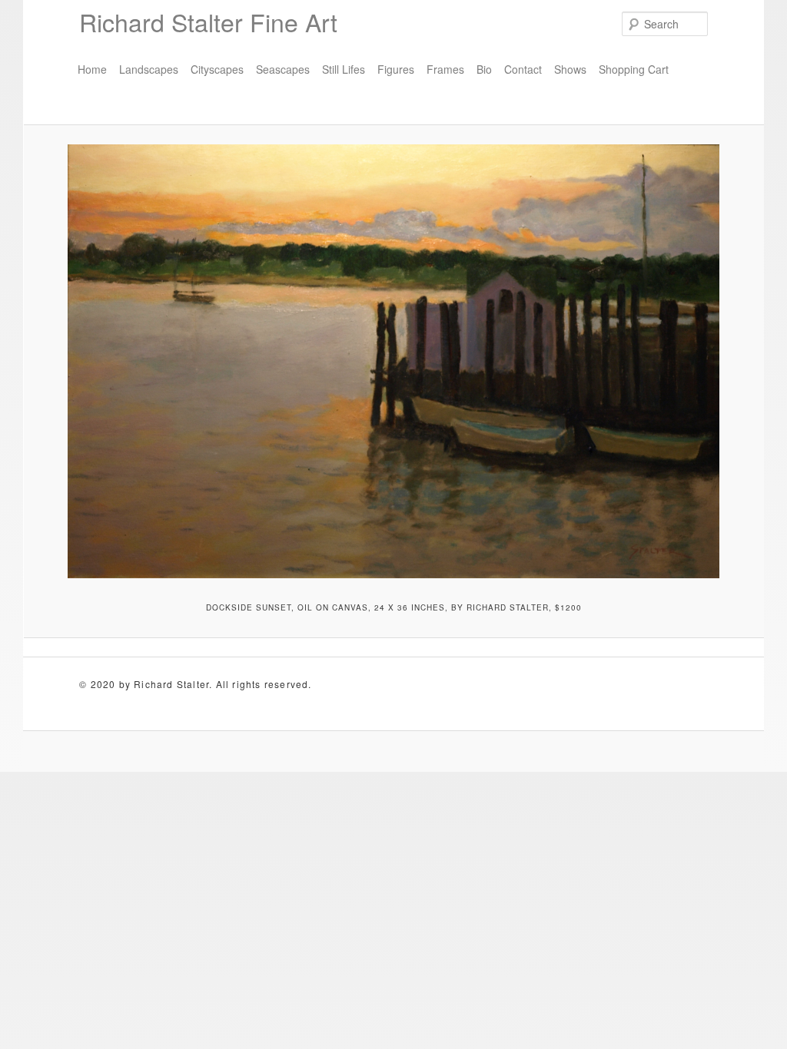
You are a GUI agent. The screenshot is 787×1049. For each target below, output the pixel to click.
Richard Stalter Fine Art (208, 21)
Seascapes (283, 69)
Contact (523, 69)
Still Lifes (343, 69)
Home (92, 69)
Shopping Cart (634, 69)
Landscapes (148, 69)
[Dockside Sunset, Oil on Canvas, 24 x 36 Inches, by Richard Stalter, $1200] (393, 361)
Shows (570, 69)
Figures (395, 69)
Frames (445, 69)
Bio (484, 69)
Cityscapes (217, 69)
